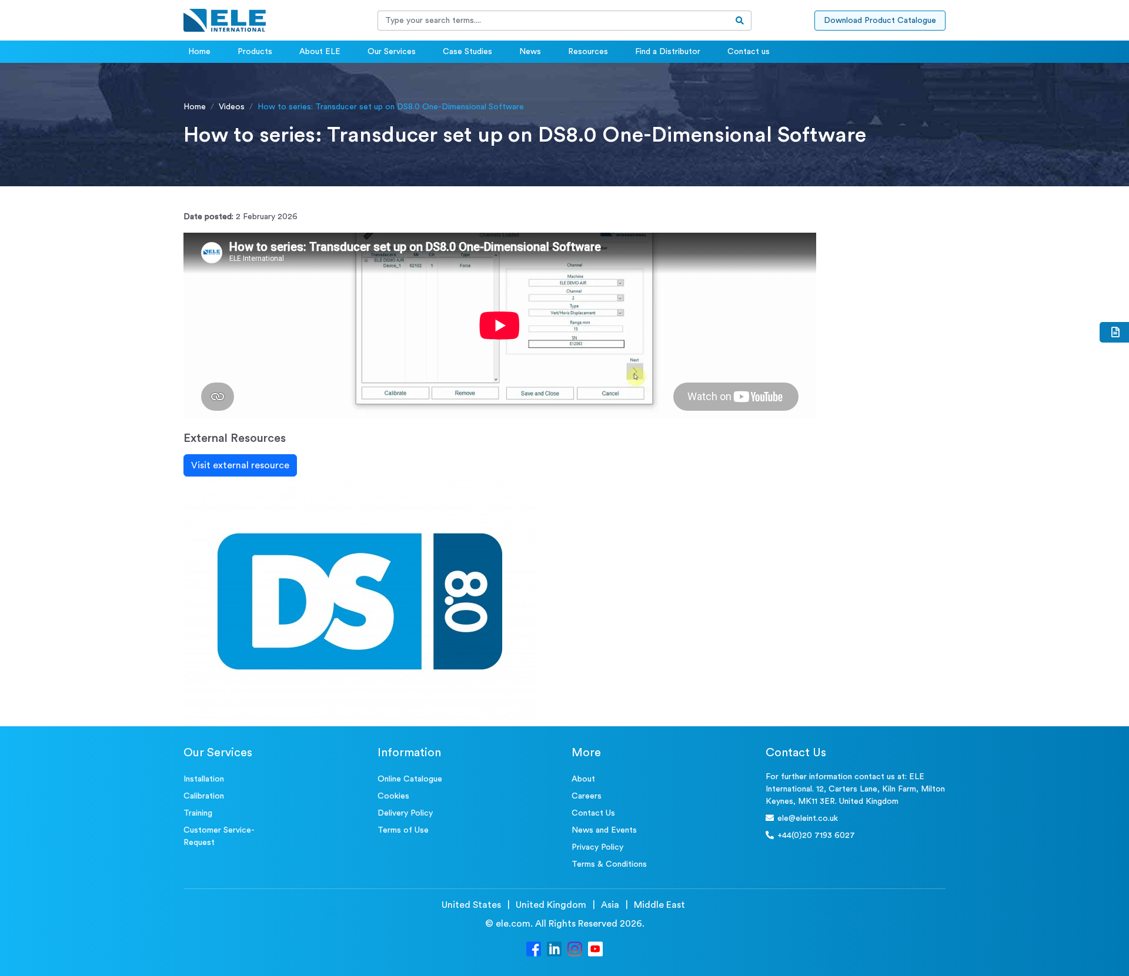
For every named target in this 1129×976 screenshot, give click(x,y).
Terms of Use (403, 830)
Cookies (393, 796)
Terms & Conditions (609, 864)
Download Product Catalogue (880, 20)
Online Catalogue (410, 779)
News (530, 52)
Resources (588, 52)
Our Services (392, 52)
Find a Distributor (667, 52)
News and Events (604, 830)
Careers (587, 796)
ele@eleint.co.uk (807, 818)
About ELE (319, 52)
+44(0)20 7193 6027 (816, 835)
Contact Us (593, 813)
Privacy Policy (597, 847)
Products (255, 52)
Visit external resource (240, 465)
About (583, 779)
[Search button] (740, 21)
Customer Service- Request (219, 836)
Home (199, 52)
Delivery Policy (405, 813)
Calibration (203, 796)
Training (197, 813)
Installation (203, 779)
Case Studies (467, 52)
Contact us (748, 52)
